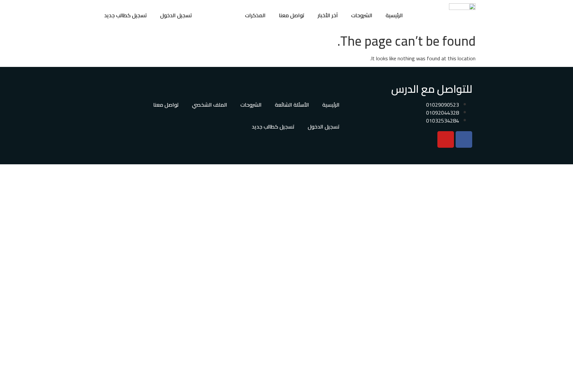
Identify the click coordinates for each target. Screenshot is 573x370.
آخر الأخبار (328, 15)
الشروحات (361, 15)
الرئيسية (394, 15)
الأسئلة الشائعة (292, 105)
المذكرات (255, 15)
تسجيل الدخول (176, 15)
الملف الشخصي (209, 105)
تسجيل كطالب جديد (125, 15)
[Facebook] (464, 139)
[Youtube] (445, 139)
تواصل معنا (291, 15)
